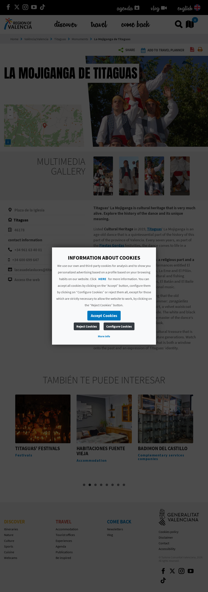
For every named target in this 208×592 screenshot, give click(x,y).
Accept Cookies (104, 315)
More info (104, 336)
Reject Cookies (86, 326)
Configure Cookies (119, 326)
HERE (102, 279)
